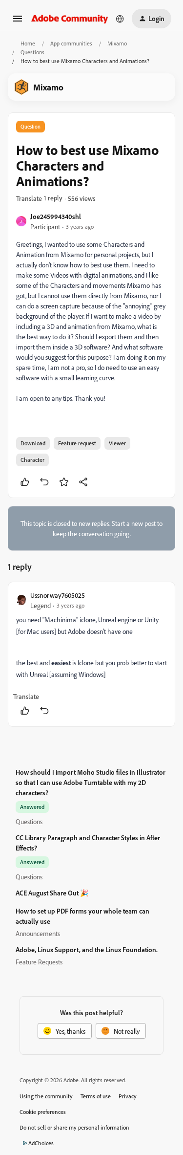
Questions (32, 52)
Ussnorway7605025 (57, 595)
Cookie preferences (43, 1111)
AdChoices (41, 1143)
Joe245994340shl (55, 216)
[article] (91, 654)
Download (32, 443)
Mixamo (117, 43)
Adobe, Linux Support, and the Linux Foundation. (87, 949)
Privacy (128, 1096)
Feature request (77, 443)
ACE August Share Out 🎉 (52, 893)
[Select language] (120, 18)
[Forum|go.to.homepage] (69, 18)
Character (32, 459)
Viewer (117, 443)
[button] (17, 22)
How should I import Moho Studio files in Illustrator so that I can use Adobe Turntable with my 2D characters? (90, 782)
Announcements (38, 933)
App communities (71, 43)
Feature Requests (39, 962)
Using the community (46, 1096)
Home (27, 43)
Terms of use (96, 1096)
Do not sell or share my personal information (74, 1127)
